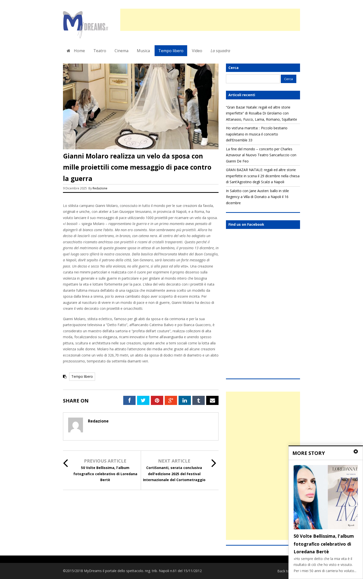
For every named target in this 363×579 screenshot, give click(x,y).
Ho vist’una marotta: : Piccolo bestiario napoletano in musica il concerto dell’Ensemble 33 (256, 134)
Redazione (100, 188)
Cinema (121, 50)
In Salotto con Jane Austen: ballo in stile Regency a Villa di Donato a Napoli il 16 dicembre (257, 196)
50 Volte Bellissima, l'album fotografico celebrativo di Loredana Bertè (105, 473)
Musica (143, 50)
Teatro (99, 50)
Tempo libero (170, 50)
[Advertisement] (210, 20)
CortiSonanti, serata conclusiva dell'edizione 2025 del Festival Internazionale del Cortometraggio (174, 473)
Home (79, 50)
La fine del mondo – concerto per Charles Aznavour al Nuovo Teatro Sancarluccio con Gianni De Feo (261, 155)
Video (197, 50)
